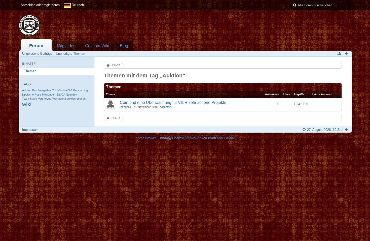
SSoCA (60, 94)
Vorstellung (44, 98)
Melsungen (48, 94)
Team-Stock (29, 98)
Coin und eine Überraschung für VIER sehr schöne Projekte (173, 102)
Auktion (26, 90)
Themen (30, 71)
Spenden (71, 94)
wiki (26, 104)
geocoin (81, 98)
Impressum (30, 130)
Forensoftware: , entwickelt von (185, 138)
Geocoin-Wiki (97, 46)
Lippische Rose (31, 94)
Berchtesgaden (41, 90)
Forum (36, 45)
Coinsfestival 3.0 (62, 90)
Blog (124, 46)
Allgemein (165, 106)
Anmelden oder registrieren (40, 5)
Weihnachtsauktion (64, 98)
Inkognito (125, 106)
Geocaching (80, 90)
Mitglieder (66, 46)
